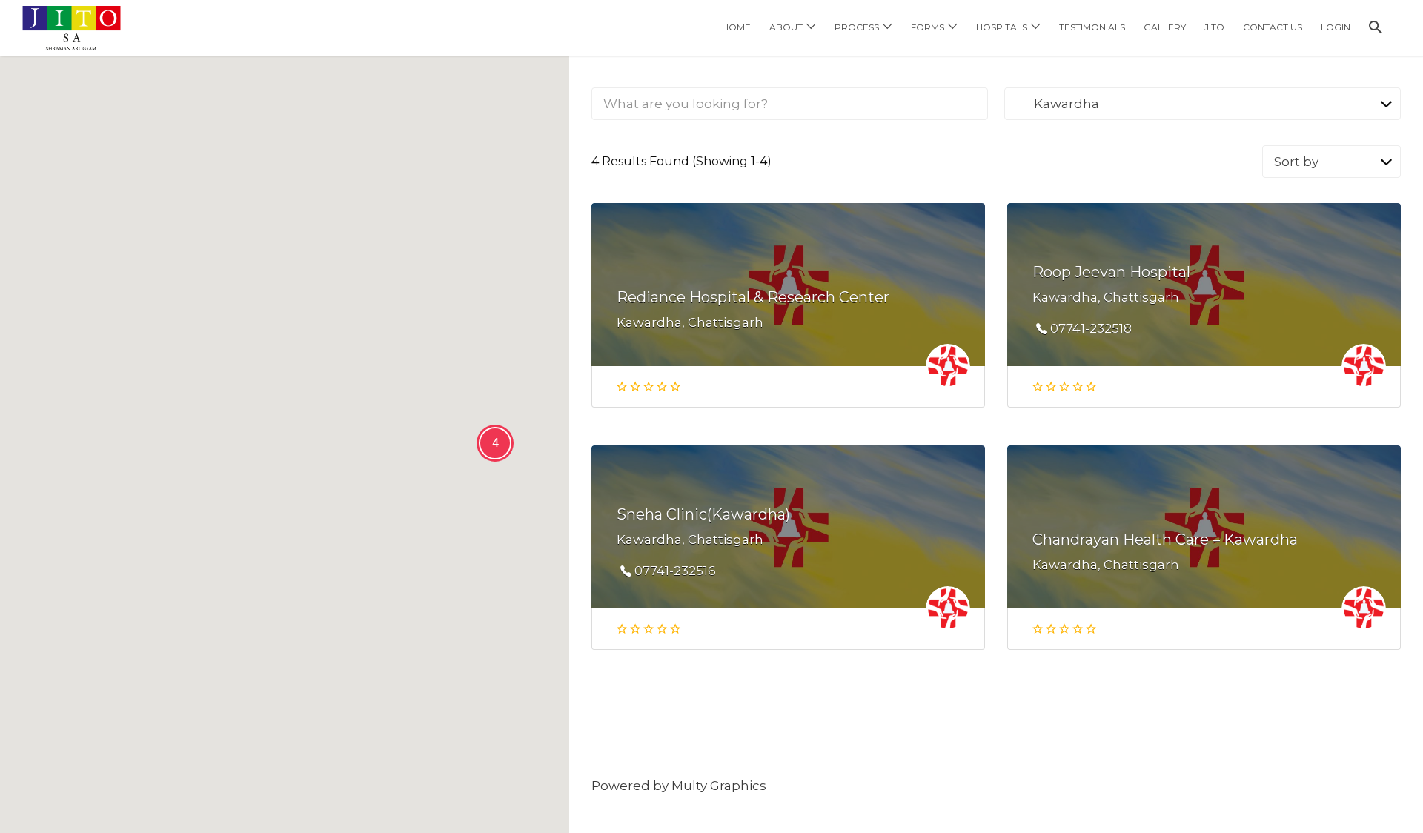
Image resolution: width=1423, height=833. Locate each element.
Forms (927, 27)
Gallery (1165, 27)
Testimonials (1092, 27)
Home (736, 27)
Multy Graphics (718, 785)
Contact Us (1272, 27)
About (786, 27)
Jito (1214, 27)
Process (857, 27)
